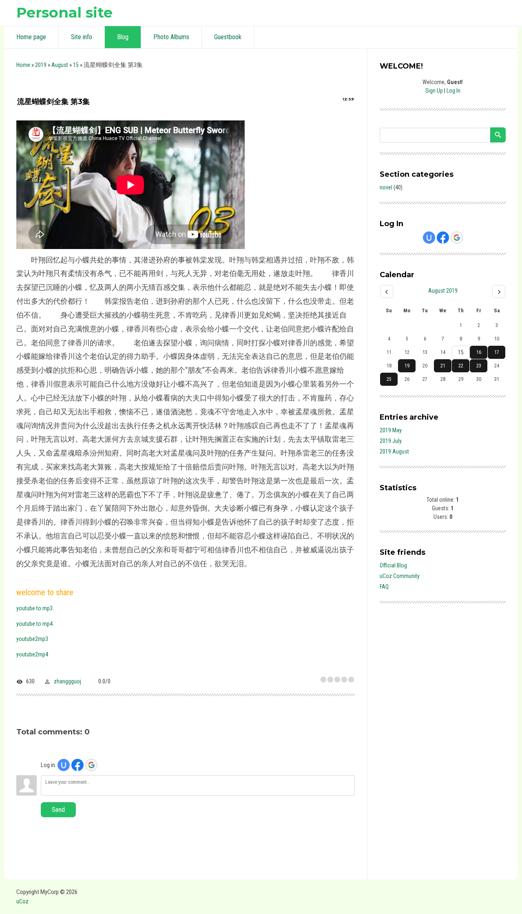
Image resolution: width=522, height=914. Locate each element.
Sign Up (434, 90)
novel (386, 187)
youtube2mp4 (32, 654)
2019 (40, 65)
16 (478, 352)
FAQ (384, 586)
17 (496, 352)
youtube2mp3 (32, 639)
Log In (453, 90)
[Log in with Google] (91, 765)
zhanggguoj (67, 681)
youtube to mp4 (34, 623)
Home (23, 65)
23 (478, 366)
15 (76, 65)
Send (58, 810)
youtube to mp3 (34, 608)
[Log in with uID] (64, 765)
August (59, 65)
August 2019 (443, 290)
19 (407, 366)
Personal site (64, 12)
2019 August (394, 451)
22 (460, 366)
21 (442, 366)
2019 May (391, 430)
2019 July (391, 441)
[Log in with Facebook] (77, 765)
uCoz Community (400, 576)
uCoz (22, 901)
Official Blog (393, 565)
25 (389, 379)
